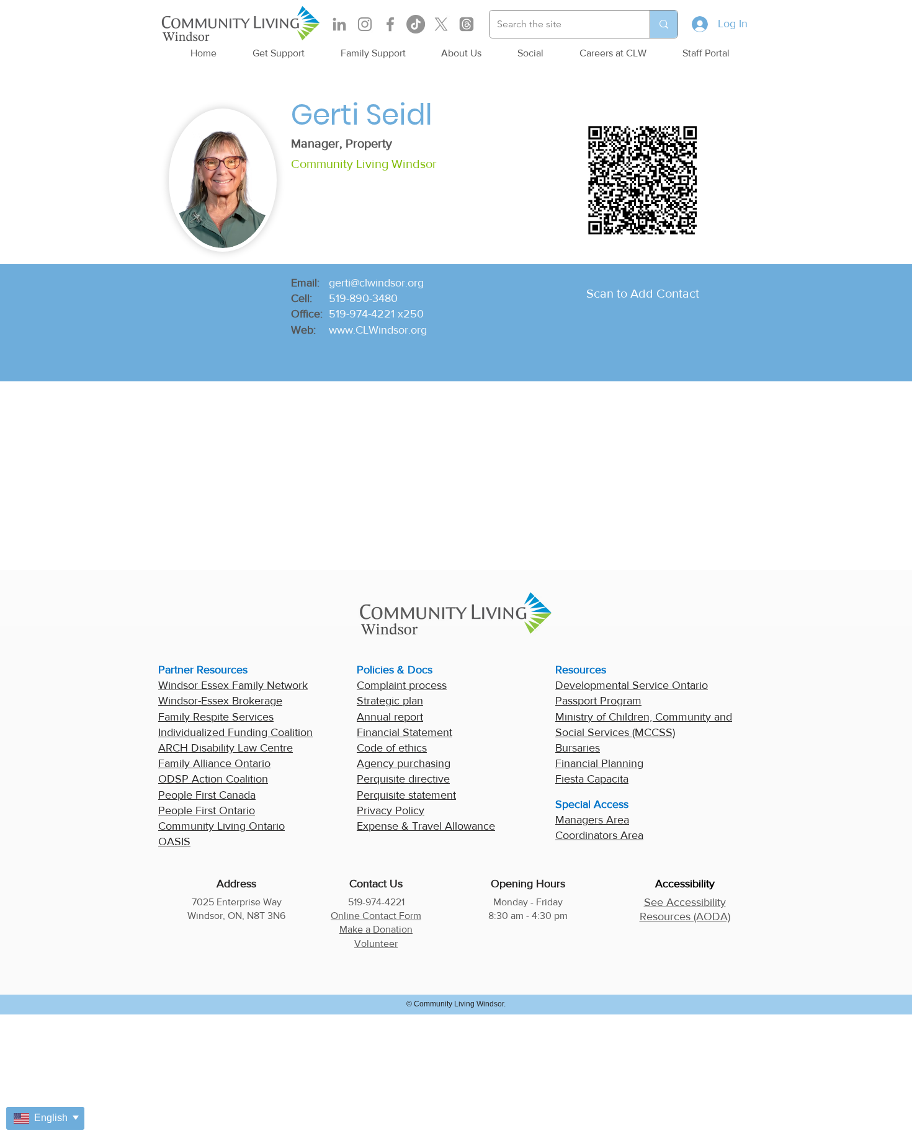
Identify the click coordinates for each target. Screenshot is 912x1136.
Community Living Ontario (221, 826)
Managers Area (592, 820)
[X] (441, 24)
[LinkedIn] (339, 24)
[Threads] (466, 24)
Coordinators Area (599, 835)
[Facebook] (390, 24)
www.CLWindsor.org (378, 330)
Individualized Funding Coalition (235, 732)
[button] (278, 53)
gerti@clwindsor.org (376, 283)
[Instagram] (364, 24)
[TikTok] (415, 24)
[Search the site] (663, 24)
